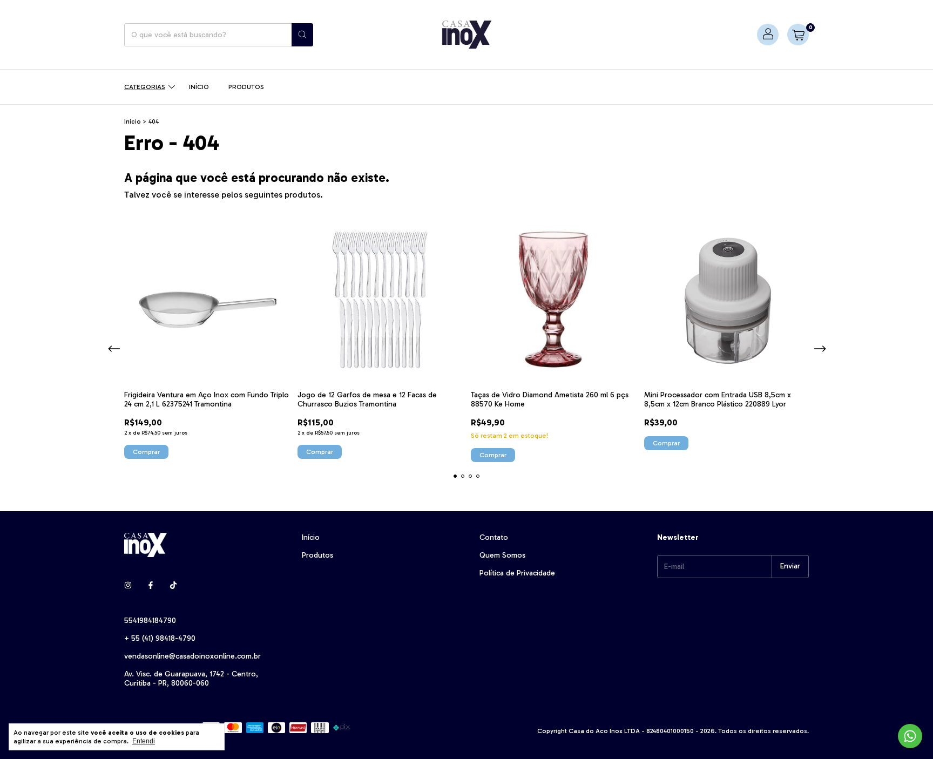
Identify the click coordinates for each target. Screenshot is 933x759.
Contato (493, 537)
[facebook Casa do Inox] (150, 585)
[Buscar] (302, 34)
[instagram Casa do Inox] (128, 585)
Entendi (143, 741)
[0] (798, 34)
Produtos (246, 87)
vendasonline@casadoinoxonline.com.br (192, 656)
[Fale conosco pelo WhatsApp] (910, 736)
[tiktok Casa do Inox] (173, 585)
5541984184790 (150, 620)
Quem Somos (502, 555)
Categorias (144, 87)
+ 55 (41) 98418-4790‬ (159, 638)
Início (199, 87)
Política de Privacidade (517, 573)
